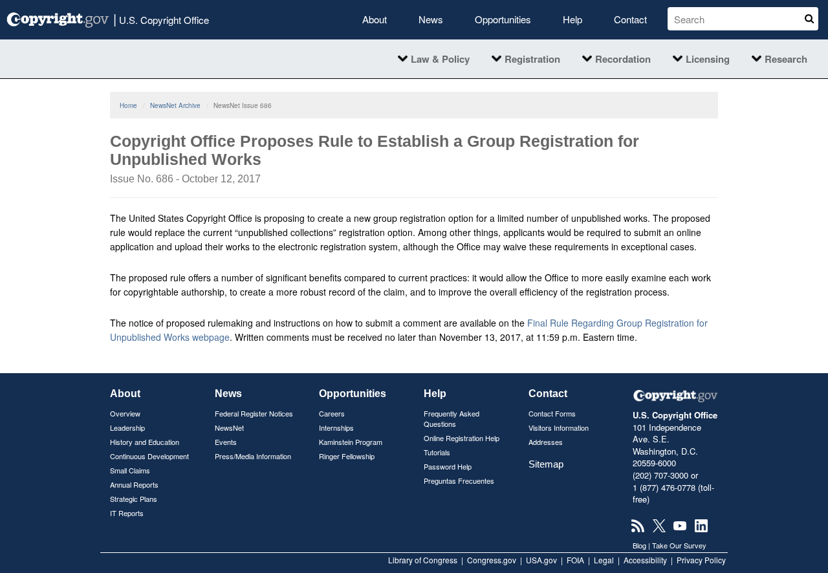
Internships (336, 427)
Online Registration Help (461, 438)
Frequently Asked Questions (451, 418)
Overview (125, 413)
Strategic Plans (133, 498)
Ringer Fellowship (347, 456)
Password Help (448, 466)
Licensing (708, 59)
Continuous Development (149, 456)
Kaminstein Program (350, 442)
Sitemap (545, 464)
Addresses (545, 442)
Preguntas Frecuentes (459, 480)
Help (572, 19)
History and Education (144, 442)
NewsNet (229, 427)
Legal (604, 559)
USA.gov (541, 559)
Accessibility (645, 559)
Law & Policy (440, 59)
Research (786, 59)
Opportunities (503, 19)
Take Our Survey (679, 545)
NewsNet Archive (175, 105)
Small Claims (130, 470)
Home (128, 105)
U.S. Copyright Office (161, 18)
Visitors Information (558, 427)
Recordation (623, 59)
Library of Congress (422, 559)
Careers (332, 413)
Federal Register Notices (254, 413)
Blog (639, 545)
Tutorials (437, 452)
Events (226, 442)
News (431, 19)
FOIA (575, 559)
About (374, 19)
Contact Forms (552, 413)
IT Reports (127, 513)
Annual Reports (134, 484)
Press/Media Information (253, 456)
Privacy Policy (701, 559)
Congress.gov (491, 559)
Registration (532, 59)
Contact (630, 19)
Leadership (127, 427)
